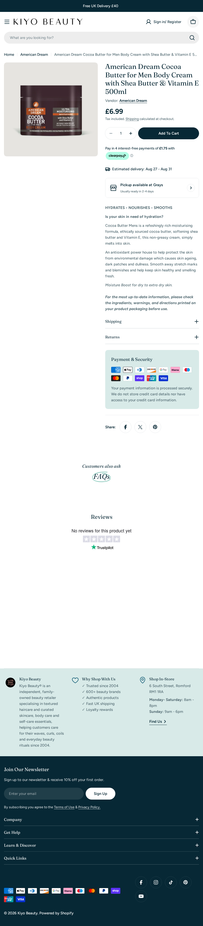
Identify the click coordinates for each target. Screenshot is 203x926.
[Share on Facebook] (125, 427)
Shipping (132, 119)
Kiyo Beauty (28, 913)
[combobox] (101, 38)
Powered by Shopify (56, 913)
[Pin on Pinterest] (155, 427)
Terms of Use (64, 807)
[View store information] (191, 188)
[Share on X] (140, 427)
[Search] (192, 38)
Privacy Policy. (89, 807)
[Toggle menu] (7, 22)
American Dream (34, 54)
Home (9, 54)
